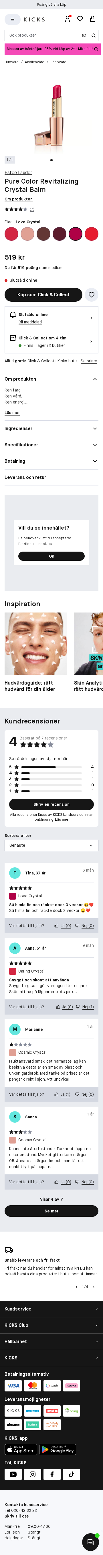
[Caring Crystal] (11, 234)
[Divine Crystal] (43, 234)
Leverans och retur (25, 477)
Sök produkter (22, 35)
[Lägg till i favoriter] (91, 295)
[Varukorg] (92, 19)
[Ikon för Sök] (93, 35)
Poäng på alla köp (51, 4)
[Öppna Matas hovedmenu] (13, 19)
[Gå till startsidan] (34, 19)
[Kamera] (84, 35)
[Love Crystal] (75, 234)
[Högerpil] (93, 1287)
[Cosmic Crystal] (27, 234)
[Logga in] (67, 19)
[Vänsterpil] (75, 1287)
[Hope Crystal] (59, 234)
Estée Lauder (18, 173)
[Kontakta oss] (90, 1542)
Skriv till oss (17, 1516)
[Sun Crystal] (91, 234)
